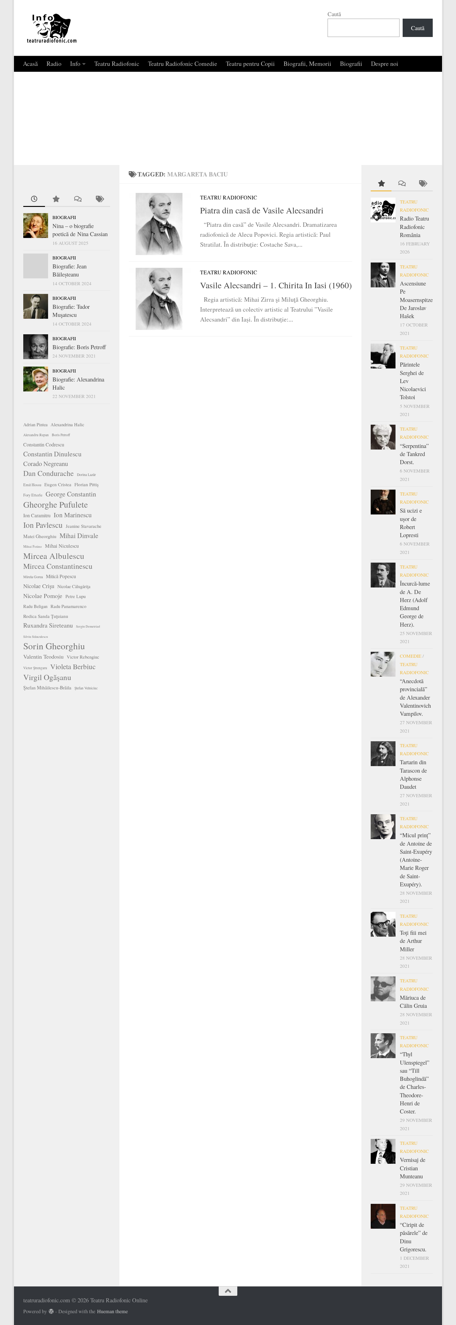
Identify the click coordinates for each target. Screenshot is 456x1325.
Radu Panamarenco (68, 606)
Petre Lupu (75, 596)
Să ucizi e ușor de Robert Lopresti (411, 522)
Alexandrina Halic (67, 424)
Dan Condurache (48, 473)
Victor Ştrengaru (35, 667)
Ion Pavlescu (43, 524)
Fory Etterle (32, 495)
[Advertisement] (228, 118)
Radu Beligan (35, 606)
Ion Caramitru (37, 515)
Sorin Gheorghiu (54, 646)
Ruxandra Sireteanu (48, 625)
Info (75, 63)
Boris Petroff (61, 434)
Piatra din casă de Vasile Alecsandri (262, 210)
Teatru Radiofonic (116, 63)
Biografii (351, 63)
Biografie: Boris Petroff (79, 347)
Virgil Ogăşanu (47, 677)
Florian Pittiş (86, 484)
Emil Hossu (32, 484)
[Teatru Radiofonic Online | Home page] (52, 27)
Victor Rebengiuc (83, 657)
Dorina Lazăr (86, 474)
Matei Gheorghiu (39, 536)
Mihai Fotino (32, 546)
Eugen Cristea (57, 484)
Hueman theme (112, 1311)
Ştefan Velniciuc (86, 688)
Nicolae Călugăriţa (73, 586)
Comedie (410, 656)
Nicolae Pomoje (42, 596)
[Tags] (99, 199)
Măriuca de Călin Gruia (413, 1001)
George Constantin (71, 493)
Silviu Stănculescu (35, 636)
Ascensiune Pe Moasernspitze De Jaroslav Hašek (416, 299)
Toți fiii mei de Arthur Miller (413, 941)
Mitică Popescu (61, 576)
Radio (54, 63)
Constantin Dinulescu (52, 453)
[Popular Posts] (56, 199)
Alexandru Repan (36, 434)
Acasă (30, 63)
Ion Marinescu (73, 514)
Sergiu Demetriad (88, 626)
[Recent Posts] (34, 199)
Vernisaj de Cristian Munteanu (412, 1168)
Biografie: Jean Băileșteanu (69, 270)
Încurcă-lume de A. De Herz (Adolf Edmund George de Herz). (415, 603)
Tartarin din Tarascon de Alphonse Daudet (413, 774)
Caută (334, 14)
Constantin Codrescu (43, 444)
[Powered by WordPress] (51, 1311)
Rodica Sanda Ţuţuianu (45, 616)
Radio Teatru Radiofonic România (414, 226)
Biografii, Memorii (307, 63)
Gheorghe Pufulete (55, 504)
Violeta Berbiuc (73, 666)
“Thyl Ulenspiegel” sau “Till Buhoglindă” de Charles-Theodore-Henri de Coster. (414, 1082)
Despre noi (384, 63)
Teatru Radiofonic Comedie (182, 63)
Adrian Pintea (35, 424)
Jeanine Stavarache (83, 526)
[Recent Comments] (77, 199)
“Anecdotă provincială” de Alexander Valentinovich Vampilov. (415, 697)
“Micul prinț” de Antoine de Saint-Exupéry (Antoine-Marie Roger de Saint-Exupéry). (416, 859)
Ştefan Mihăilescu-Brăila (47, 687)
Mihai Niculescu (62, 545)
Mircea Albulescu (53, 555)
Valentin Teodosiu (43, 656)
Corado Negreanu (45, 463)
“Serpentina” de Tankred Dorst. (414, 454)
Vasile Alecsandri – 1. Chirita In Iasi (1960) (276, 285)
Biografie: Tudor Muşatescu (71, 310)
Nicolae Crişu (38, 586)
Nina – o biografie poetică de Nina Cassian (80, 230)
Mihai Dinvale (79, 535)
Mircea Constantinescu (57, 566)
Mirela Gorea (33, 576)
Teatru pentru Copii (250, 63)
